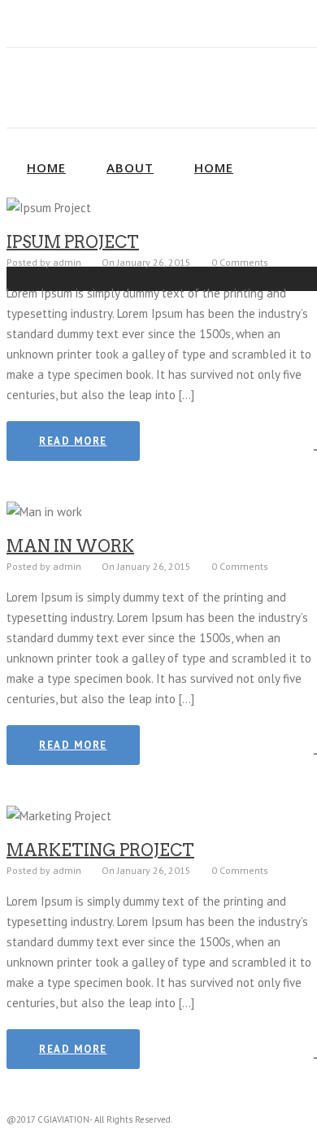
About (130, 167)
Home (46, 167)
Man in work (70, 546)
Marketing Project (100, 850)
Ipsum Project (73, 242)
